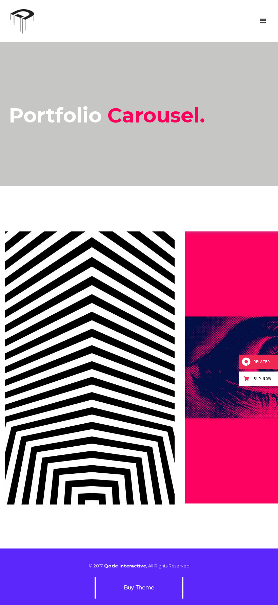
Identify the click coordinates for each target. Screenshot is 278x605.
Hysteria (90, 363)
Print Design (90, 375)
